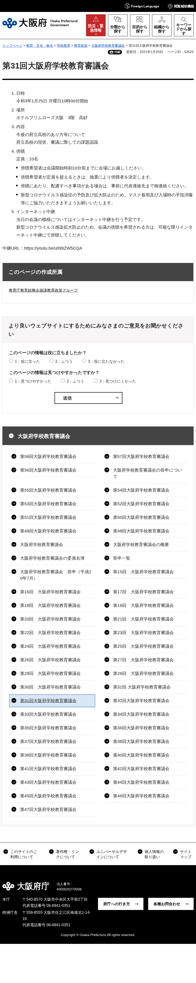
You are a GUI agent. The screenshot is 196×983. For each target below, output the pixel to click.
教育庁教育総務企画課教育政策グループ (43, 290)
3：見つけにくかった (117, 381)
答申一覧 (121, 558)
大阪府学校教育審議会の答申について (147, 473)
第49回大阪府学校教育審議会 (48, 531)
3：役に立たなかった (106, 361)
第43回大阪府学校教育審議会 (48, 782)
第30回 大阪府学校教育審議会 (50, 687)
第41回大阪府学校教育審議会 (48, 768)
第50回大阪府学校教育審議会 (141, 517)
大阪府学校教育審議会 (108, 45)
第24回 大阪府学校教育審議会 (50, 646)
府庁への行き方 (116, 904)
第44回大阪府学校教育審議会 (141, 782)
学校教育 (63, 45)
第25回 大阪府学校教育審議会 (143, 646)
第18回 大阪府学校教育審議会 (50, 605)
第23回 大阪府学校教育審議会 (143, 632)
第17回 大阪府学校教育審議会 (143, 591)
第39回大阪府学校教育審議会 (48, 755)
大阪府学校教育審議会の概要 (141, 544)
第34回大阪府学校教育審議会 (141, 714)
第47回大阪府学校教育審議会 (48, 809)
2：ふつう (64, 361)
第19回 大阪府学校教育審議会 (143, 605)
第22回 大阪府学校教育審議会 (50, 632)
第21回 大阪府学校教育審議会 (143, 619)
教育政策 (80, 45)
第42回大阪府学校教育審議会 (141, 768)
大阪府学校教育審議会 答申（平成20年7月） (55, 575)
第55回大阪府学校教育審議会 (48, 490)
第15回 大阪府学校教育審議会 (143, 571)
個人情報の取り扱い (154, 854)
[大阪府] (40, 23)
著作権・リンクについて (67, 854)
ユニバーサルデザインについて (111, 854)
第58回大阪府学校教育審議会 (48, 456)
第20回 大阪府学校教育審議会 (50, 619)
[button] (141, 6)
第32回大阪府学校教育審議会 (141, 700)
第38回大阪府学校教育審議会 (141, 741)
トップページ (12, 45)
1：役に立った (27, 361)
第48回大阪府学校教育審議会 (141, 531)
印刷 (117, 52)
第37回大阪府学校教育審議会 (48, 741)
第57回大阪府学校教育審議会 (141, 456)
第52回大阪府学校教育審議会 (141, 503)
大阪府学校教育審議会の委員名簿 (52, 558)
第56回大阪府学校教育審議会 (48, 470)
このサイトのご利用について (23, 854)
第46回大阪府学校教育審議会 (141, 796)
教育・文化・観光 (39, 45)
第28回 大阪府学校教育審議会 (50, 673)
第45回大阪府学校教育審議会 (48, 796)
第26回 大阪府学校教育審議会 (50, 659)
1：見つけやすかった (33, 381)
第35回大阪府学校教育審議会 (48, 727)
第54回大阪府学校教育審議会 (141, 490)
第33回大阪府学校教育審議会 (48, 714)
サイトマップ (185, 854)
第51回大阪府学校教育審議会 (48, 517)
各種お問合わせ (166, 904)
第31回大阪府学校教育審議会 (48, 700)
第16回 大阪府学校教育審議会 (50, 591)
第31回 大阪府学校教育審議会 (142, 687)
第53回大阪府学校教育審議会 (48, 503)
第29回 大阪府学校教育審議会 (143, 673)
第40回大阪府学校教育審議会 (141, 755)
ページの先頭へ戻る (189, 883)
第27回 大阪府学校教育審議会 (143, 659)
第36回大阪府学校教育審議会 (141, 727)
